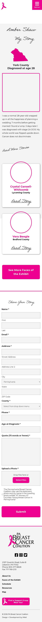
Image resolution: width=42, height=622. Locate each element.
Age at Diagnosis (11, 424)
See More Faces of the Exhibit (21, 272)
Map (4, 592)
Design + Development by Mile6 (14, 617)
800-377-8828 (15, 567)
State (4, 387)
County (6, 401)
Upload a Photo (10, 468)
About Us (6, 576)
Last (3, 330)
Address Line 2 (8, 367)
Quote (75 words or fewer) (16, 435)
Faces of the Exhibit (11, 580)
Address (7, 346)
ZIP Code (6, 397)
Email (5, 334)
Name (5, 309)
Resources (7, 588)
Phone (6, 412)
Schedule (6, 584)
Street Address (9, 357)
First (4, 320)
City (3, 377)
